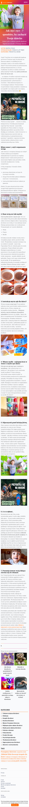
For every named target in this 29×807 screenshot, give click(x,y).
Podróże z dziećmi (8, 730)
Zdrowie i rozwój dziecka (10, 744)
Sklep (2, 795)
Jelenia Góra (6, 754)
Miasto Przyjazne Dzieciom (11, 723)
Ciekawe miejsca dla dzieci (11, 713)
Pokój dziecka (7, 732)
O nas (2, 780)
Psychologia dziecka (9, 737)
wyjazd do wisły (21, 752)
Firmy (2, 772)
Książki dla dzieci (8, 718)
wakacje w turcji (6, 761)
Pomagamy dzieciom (8, 752)
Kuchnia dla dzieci (8, 720)
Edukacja (5, 716)
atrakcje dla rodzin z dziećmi (17, 758)
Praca (2, 786)
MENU (26, 2)
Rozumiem (15, 805)
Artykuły (3, 797)
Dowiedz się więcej (23, 803)
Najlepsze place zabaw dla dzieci (12, 725)
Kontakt (3, 788)
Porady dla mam (14, 52)
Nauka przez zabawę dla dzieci (12, 728)
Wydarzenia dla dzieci (9, 740)
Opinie (3, 781)
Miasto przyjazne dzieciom (8, 785)
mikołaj (13, 761)
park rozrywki (21, 761)
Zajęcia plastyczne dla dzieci (11, 742)
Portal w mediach (6, 783)
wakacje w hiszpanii (12, 757)
